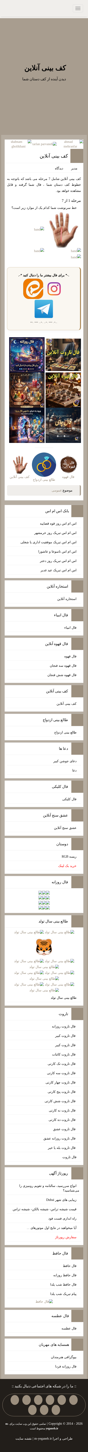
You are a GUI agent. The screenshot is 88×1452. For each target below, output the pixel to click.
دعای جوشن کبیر (65, 761)
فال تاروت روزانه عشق (60, 1138)
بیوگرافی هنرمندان (64, 1357)
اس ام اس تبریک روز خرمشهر (55, 533)
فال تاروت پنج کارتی (62, 1092)
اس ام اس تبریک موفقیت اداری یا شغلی (48, 542)
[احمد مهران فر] (70, 144)
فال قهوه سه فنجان (63, 665)
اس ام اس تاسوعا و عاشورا (57, 551)
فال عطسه (69, 1328)
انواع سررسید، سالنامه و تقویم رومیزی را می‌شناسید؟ (49, 1188)
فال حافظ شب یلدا (63, 1284)
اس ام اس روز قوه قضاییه (58, 523)
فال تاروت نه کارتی (63, 1110)
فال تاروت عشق (65, 1129)
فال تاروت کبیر (66, 1036)
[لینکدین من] (32, 1410)
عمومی (57, 490)
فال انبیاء (70, 627)
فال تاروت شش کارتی (61, 1101)
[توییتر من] (15, 1400)
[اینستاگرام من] (38, 1400)
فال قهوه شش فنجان (62, 675)
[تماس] (26, 1400)
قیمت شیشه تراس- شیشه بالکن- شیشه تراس (45, 1209)
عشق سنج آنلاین (65, 828)
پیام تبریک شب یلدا (63, 1294)
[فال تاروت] (63, 354)
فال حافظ (70, 1266)
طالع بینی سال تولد (64, 998)
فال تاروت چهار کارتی (61, 1082)
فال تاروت (69, 1157)
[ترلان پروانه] (44, 144)
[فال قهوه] (63, 390)
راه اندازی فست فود (62, 1218)
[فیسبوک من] (50, 1400)
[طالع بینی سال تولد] (44, 962)
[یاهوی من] (73, 1400)
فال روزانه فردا (66, 1366)
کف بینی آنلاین (45, 68)
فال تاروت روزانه (64, 1026)
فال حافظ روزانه (65, 1275)
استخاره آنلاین (67, 599)
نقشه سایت (23, 1438)
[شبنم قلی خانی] (18, 144)
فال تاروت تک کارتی (62, 1064)
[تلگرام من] (61, 1400)
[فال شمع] (27, 390)
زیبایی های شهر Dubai (61, 1200)
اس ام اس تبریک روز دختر (58, 561)
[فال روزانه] (27, 354)
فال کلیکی (69, 799)
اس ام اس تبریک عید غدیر (59, 570)
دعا (74, 770)
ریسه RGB (69, 856)
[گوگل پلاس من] (56, 1410)
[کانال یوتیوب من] (44, 1410)
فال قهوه (70, 656)
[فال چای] (63, 425)
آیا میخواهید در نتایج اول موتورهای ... (52, 1228)
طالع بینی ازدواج (65, 732)
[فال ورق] (27, 425)
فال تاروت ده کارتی (63, 1120)
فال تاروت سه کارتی (62, 1073)
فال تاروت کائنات (64, 1054)
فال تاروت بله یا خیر (62, 1148)
